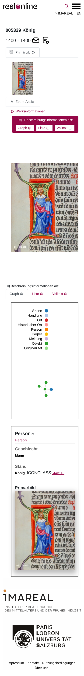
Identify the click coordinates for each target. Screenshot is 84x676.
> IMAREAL (64, 13)
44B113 (58, 473)
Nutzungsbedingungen (59, 663)
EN (79, 13)
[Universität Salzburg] (42, 636)
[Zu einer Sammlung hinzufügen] (46, 40)
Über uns (41, 668)
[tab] (23, 52)
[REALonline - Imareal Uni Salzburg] (42, 6)
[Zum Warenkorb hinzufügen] (36, 40)
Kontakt (33, 663)
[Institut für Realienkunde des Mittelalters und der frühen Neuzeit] (42, 600)
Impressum (15, 663)
